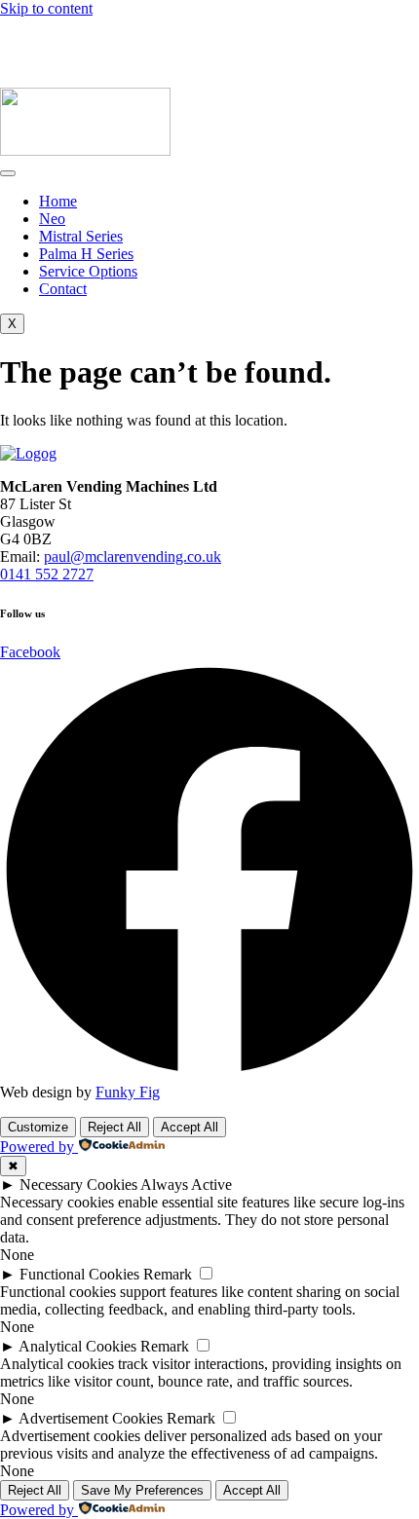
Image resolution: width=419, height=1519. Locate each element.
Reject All (114, 1127)
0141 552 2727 (110, 43)
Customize (38, 1127)
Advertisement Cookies (91, 1418)
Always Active (186, 1184)
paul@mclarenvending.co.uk (88, 26)
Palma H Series (86, 253)
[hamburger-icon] (8, 173)
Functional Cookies (79, 1274)
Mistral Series (81, 236)
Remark (167, 1274)
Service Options (88, 271)
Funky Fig (127, 1092)
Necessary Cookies (78, 1184)
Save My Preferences (142, 1490)
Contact (63, 288)
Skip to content (46, 8)
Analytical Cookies (77, 1346)
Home (58, 201)
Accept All (189, 1127)
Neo (52, 218)
